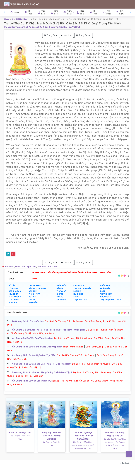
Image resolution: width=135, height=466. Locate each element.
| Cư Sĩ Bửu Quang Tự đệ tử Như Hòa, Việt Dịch (59, 27)
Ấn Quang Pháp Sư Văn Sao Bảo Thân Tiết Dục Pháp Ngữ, (41, 363)
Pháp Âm (95, 12)
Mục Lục (67, 35)
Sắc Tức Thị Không (38, 288)
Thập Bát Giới (80, 300)
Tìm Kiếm (121, 12)
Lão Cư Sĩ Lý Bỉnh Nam (82, 442)
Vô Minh (52, 266)
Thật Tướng (15, 297)
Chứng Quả (79, 285)
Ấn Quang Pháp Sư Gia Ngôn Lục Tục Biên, (34, 355)
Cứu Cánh (13, 288)
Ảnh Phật (108, 12)
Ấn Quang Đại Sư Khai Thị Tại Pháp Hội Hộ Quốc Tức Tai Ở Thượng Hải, (48, 329)
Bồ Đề (102, 291)
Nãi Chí (60, 288)
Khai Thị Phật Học (19, 19)
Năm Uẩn (20, 266)
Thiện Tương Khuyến (73, 346)
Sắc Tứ (60, 297)
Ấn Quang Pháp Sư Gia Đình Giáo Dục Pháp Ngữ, (37, 346)
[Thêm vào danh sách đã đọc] (8, 254)
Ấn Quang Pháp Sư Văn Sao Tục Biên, (31, 380)
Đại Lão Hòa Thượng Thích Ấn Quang (21, 27)
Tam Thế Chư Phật (82, 288)
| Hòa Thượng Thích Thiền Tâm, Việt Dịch (115, 445)
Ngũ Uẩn (31, 266)
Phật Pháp (105, 288)
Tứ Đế (76, 297)
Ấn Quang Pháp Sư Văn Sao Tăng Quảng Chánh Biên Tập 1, (42, 372)
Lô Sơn (32, 300)
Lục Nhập (61, 300)
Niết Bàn (41, 266)
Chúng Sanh (106, 297)
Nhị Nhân (33, 302)
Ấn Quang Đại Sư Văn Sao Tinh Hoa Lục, (33, 338)
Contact (125, 463)
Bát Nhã (9, 266)
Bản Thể (33, 291)
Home (16, 12)
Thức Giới (61, 291)
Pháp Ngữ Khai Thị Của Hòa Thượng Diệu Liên (51, 435)
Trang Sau (51, 35)
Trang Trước (84, 35)
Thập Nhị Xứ (106, 294)
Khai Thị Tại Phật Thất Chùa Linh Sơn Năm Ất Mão (83, 435)
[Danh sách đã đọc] (13, 254)
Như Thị (60, 294)
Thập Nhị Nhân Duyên (110, 300)
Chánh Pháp (34, 285)
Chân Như (105, 285)
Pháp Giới (61, 285)
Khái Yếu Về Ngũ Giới (20, 432)
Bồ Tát (12, 285)
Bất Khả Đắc (15, 291)
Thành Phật (34, 294)
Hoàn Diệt (13, 294)
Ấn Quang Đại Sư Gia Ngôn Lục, (28, 321)
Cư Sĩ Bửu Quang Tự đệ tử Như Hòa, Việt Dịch (30, 333)
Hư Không (78, 294)
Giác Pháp (13, 300)
